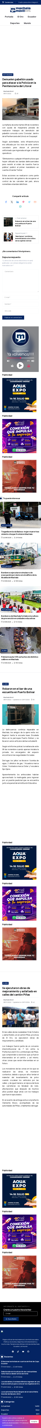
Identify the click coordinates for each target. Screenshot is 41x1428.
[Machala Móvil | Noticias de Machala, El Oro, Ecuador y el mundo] (20, 9)
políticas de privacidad (10, 1423)
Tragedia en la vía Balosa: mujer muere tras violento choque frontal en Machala (20, 532)
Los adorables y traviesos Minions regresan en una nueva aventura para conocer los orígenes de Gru (20, 1383)
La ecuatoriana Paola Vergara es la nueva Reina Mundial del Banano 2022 (19, 1393)
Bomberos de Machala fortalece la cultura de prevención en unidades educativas (19, 617)
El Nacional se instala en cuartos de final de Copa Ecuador (20, 1362)
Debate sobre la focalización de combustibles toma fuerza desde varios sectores (19, 1372)
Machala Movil (8, 91)
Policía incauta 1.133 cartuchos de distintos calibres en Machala (19, 658)
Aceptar (34, 1421)
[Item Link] (20, 515)
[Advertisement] (20, 47)
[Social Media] (13, 1351)
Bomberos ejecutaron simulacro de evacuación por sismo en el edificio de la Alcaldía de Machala (18, 575)
